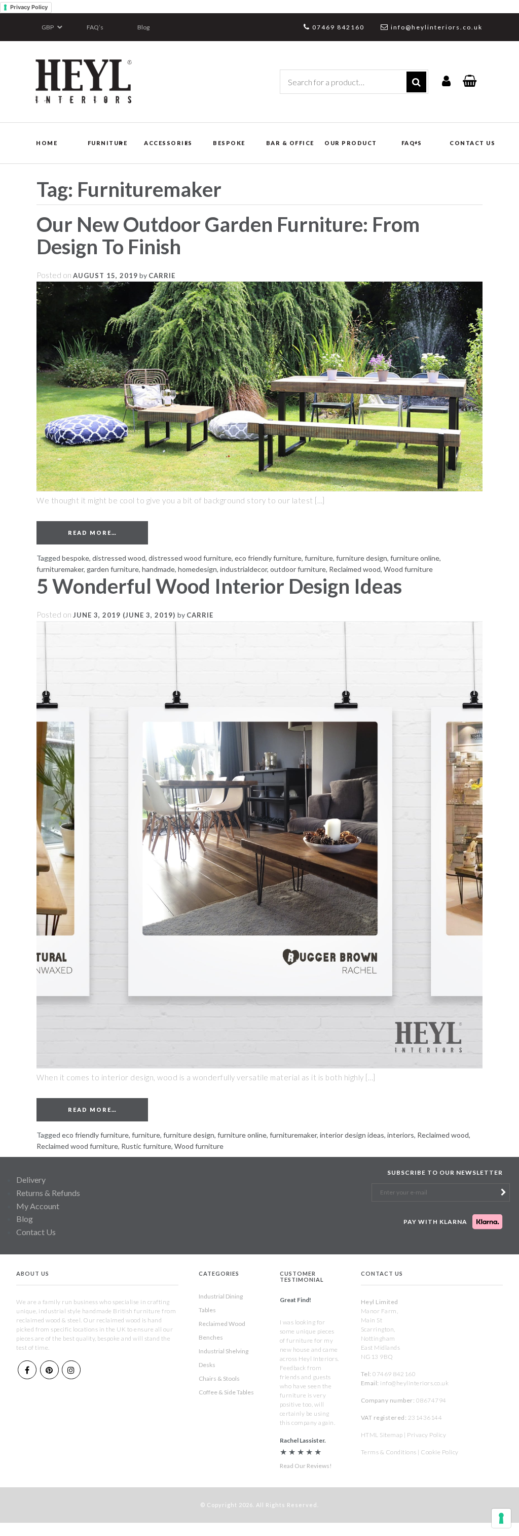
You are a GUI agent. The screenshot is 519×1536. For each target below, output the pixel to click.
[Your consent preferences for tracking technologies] (501, 1518)
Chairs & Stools (219, 1378)
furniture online (414, 558)
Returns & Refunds (48, 1193)
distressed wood (118, 558)
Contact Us (36, 1232)
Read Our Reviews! (306, 1466)
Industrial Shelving (223, 1351)
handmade (158, 569)
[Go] (416, 82)
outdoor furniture (298, 569)
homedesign (197, 569)
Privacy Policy (29, 7)
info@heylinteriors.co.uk (437, 27)
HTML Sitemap (382, 1435)
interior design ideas (352, 1135)
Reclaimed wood (355, 569)
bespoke (75, 558)
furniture (319, 558)
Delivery (31, 1179)
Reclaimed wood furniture (77, 1146)
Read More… (108, 532)
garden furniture (113, 569)
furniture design (361, 558)
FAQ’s (95, 27)
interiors (400, 1135)
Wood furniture (408, 569)
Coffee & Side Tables (226, 1392)
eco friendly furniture (268, 558)
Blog (143, 27)
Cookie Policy (440, 1452)
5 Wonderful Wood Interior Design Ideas (219, 586)
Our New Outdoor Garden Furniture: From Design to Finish (228, 235)
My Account (37, 1206)
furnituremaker (60, 569)
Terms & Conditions (389, 1452)
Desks (207, 1365)
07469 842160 (338, 27)
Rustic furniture (146, 1146)
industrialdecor (243, 569)
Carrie (162, 275)
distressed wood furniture (190, 558)
